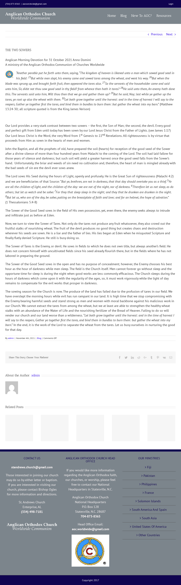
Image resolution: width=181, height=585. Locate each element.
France (149, 493)
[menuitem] (171, 4)
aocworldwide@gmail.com (35, 3)
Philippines (149, 484)
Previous (157, 34)
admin (11, 338)
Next (169, 34)
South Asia (149, 518)
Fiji (149, 467)
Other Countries (149, 535)
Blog (39, 338)
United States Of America (149, 527)
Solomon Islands (149, 501)
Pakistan (149, 476)
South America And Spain (149, 510)
